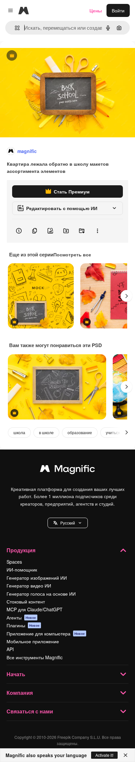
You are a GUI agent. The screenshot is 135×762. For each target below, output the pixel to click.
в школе (46, 432)
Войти (118, 10)
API (10, 649)
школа (19, 432)
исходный (44, 56)
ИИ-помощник (22, 569)
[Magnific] (67, 470)
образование (80, 432)
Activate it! (104, 755)
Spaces (14, 561)
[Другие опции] (97, 230)
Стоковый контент (26, 601)
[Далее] (126, 295)
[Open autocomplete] (15, 27)
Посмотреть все (72, 254)
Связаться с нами (30, 711)
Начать (16, 674)
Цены (95, 10)
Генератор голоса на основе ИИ (41, 593)
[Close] (125, 755)
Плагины (23, 625)
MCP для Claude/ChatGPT (35, 609)
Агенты (21, 617)
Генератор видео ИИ (29, 585)
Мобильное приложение (33, 641)
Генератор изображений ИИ (37, 577)
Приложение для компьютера (46, 633)
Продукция (21, 550)
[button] (68, 523)
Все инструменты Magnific (35, 657)
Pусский (67, 523)
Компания (20, 692)
